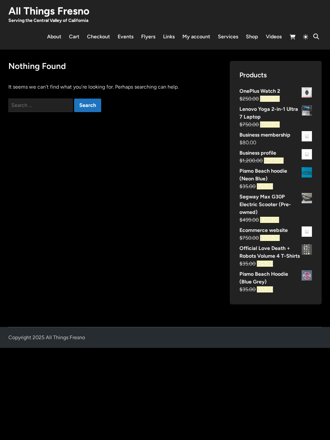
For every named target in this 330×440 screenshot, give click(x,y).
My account (196, 36)
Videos (274, 36)
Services (228, 36)
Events (125, 36)
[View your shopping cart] (292, 38)
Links (169, 36)
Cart (74, 36)
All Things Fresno (49, 11)
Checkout (98, 36)
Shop (252, 36)
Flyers (148, 36)
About (54, 36)
